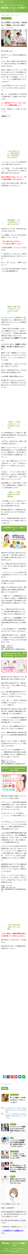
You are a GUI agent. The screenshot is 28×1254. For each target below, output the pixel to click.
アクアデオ (6, 815)
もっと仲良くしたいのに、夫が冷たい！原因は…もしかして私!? (18, 1156)
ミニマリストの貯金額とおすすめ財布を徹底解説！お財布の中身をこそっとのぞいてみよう (15, 1116)
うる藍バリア (7, 572)
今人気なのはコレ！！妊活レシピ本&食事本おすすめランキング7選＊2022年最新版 (15, 1110)
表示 (8, 116)
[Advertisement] (14, 133)
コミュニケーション (7, 1083)
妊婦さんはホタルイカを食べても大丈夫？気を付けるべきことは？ (18, 1181)
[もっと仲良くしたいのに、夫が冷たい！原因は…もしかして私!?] (19, 1076)
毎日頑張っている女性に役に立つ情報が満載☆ (14, 1248)
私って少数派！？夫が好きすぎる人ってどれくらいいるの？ (18, 1100)
